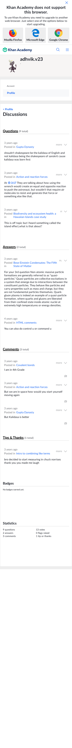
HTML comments (26, 322)
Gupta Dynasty (25, 147)
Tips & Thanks (13, 437)
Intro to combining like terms (33, 453)
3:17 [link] (13, 183)
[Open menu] (67, 50)
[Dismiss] (66, 2)
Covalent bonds (25, 365)
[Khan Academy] (16, 50)
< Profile (8, 109)
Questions (10, 131)
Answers (9, 247)
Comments (11, 349)
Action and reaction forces (32, 177)
